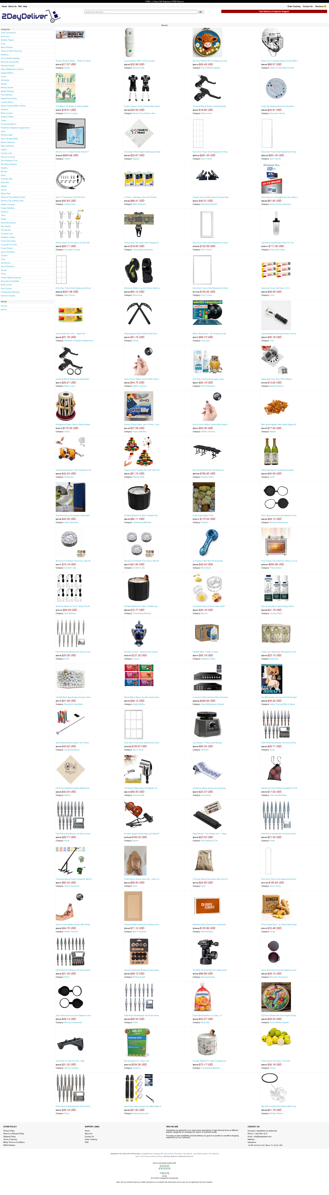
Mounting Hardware (9, 164)
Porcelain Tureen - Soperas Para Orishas (141, 651)
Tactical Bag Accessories (11, 277)
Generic (4, 305)
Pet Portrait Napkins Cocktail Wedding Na (72, 788)
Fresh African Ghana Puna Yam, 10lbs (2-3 (141, 879)
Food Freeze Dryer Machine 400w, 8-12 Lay (279, 560)
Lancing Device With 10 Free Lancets (139, 60)
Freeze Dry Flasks (8, 241)
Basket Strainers (7, 91)
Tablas (3, 120)
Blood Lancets (6, 113)
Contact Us (308, 6)
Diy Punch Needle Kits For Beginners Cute (210, 60)
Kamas (4, 189)
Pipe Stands (6, 226)
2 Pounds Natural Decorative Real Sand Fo (210, 879)
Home (4, 6)
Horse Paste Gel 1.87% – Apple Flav (70, 333)
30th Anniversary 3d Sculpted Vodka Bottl (72, 515)
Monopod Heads (7, 65)
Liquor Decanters (8, 252)
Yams (3, 215)
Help (25, 6)
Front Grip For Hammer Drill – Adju (70, 1061)
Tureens (4, 255)
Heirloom (4, 211)
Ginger (3, 219)
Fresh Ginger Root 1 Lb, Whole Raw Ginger (279, 924)
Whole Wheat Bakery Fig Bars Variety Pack (141, 697)
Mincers (4, 171)
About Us (12, 6)
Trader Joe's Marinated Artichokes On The (278, 651)
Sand (3, 131)
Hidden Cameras (8, 204)
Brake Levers (6, 284)
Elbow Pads (5, 193)
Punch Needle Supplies (10, 58)
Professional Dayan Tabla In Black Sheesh (73, 424)
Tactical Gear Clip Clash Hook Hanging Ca (141, 242)
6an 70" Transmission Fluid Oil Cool (70, 197)
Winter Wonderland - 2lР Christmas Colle (209, 333)
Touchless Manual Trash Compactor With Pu (74, 879)
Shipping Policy (9, 1136)
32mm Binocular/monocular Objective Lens (278, 970)
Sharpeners (5, 262)
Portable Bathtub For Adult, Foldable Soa (141, 515)
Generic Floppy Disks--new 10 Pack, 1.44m (141, 424)
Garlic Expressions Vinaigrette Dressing (277, 470)
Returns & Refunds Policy (13, 1133)
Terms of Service (10, 1139)
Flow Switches (6, 94)
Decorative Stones (8, 222)
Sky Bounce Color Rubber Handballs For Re (279, 788)
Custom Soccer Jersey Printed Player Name (142, 106)
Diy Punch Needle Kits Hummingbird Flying (278, 1015)
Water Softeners (7, 146)
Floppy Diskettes (7, 208)
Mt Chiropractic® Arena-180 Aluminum (208, 470)
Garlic (3, 175)
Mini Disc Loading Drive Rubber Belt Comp (278, 1106)
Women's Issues (71, 113)
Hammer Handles (8, 295)
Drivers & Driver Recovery (11, 51)
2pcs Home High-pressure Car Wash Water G (142, 1106)
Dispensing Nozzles (9, 98)
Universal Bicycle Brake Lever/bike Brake (209, 106)
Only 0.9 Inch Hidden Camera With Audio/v (141, 379)
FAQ (20, 6)
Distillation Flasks (8, 237)
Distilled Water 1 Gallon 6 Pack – (206, 651)
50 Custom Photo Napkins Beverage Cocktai (142, 151)
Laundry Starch (7, 102)
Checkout (319, 6)
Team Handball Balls (9, 138)
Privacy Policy (9, 1130)
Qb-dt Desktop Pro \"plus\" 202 (136, 1061)
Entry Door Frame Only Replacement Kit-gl (210, 151)
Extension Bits (6, 178)
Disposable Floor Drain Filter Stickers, (276, 379)
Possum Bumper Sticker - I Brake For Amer (73, 60)
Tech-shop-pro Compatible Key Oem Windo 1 (279, 197)
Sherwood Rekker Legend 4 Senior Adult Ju (142, 288)
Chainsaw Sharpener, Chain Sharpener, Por (73, 470)
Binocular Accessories (10, 61)
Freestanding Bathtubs (10, 292)
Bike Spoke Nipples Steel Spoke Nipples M (278, 424)
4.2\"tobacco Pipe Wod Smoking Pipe (208, 560)
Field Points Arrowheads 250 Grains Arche (73, 1106)
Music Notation (7, 47)
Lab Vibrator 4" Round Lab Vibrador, (207, 742)
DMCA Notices (9, 1145)
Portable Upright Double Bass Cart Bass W (141, 833)
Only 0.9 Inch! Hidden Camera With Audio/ (73, 924)
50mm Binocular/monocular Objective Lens (278, 515)
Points (3, 273)
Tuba (3, 259)
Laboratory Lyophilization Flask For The (277, 242)
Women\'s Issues (8, 157)
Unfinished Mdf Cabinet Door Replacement (141, 924)
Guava (3, 76)
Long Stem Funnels (9, 244)
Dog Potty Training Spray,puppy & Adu (208, 379)
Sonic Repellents (8, 266)
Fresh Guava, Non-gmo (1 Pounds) (275, 1061)
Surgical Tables (7, 116)
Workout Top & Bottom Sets (12, 200)
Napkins (4, 168)
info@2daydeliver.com (263, 1136)
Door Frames (6, 288)
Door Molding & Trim (9, 160)
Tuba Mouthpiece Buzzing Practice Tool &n (278, 333)
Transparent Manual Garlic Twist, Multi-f (209, 606)
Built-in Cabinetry (8, 142)
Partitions (4, 54)
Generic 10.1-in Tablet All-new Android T (72, 151)
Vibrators (4, 109)
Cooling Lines (6, 153)
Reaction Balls (6, 135)
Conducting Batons (8, 124)
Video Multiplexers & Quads (12, 69)
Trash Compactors (8, 32)
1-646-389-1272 (260, 1133)
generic (4, 309)
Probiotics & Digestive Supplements (15, 127)
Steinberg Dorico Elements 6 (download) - (210, 924)
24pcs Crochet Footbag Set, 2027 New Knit (141, 470)
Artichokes (5, 80)
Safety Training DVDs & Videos (13, 105)
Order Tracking (293, 6)
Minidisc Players (7, 40)
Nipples (4, 186)
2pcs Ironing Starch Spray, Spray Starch (277, 606)
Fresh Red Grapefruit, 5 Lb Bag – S (207, 1015)
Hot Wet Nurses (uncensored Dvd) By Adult (279, 697)
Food (3, 43)
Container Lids (7, 233)
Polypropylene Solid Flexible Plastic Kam (140, 333)
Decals (3, 83)
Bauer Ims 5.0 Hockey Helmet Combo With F (279, 60)
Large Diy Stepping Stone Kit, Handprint (277, 106)
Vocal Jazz (5, 36)
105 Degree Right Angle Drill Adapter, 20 (140, 788)
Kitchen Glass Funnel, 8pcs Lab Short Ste (73, 242)
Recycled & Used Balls (10, 281)
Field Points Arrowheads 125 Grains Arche (278, 742)
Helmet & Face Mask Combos (13, 197)
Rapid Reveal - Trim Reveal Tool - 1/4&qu (210, 833)
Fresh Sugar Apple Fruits (203, 515)
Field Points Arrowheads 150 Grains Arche (278, 833)
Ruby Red (5, 182)
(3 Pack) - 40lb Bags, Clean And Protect (140, 197)
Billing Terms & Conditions (14, 1142)
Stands (4, 270)
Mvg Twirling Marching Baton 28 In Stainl (72, 742)
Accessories (6, 230)
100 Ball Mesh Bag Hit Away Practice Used (73, 697)
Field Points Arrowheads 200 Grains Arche (73, 651)
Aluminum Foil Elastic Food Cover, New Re (73, 560)
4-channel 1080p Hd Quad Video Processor (210, 697)
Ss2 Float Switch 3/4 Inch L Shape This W (73, 606)
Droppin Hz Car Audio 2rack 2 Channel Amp (211, 197)
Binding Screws (7, 87)
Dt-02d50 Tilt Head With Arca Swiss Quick (210, 970)
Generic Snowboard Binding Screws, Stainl (141, 970)
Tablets (4, 149)
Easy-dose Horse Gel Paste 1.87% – (276, 288)
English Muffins (7, 73)
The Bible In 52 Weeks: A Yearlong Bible (72, 106)
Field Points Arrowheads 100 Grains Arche (141, 1015)
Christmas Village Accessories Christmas (209, 788)
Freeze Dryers (7, 248)
